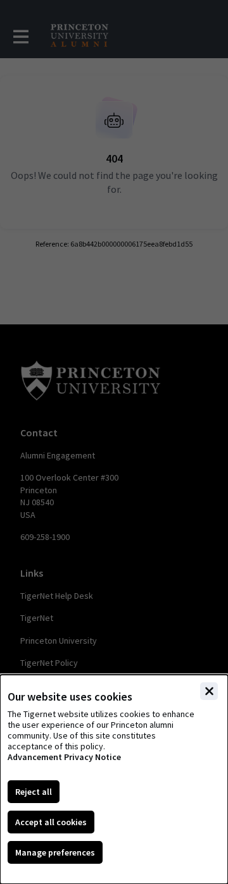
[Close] (209, 691)
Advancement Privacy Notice (64, 757)
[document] (114, 779)
